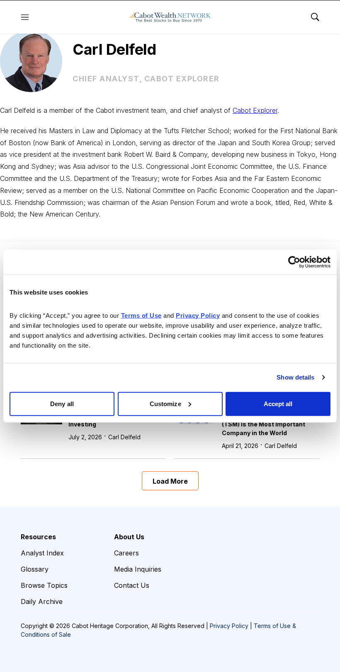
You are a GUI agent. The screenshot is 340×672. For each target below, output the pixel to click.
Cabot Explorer (255, 110)
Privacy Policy (229, 625)
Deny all (62, 403)
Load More (170, 481)
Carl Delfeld (124, 437)
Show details (295, 377)
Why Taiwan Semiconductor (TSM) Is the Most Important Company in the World (264, 424)
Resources (38, 537)
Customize (165, 403)
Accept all (278, 403)
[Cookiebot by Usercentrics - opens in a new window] (294, 262)
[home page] (170, 17)
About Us (129, 537)
